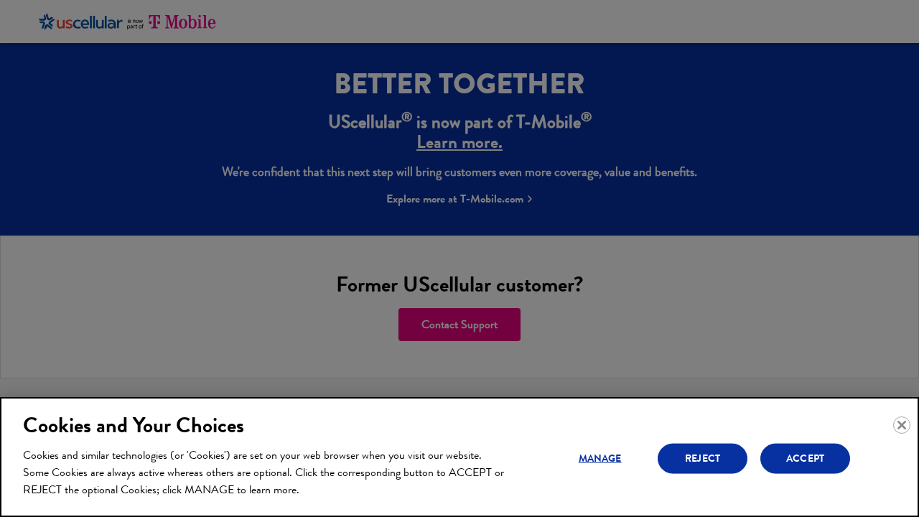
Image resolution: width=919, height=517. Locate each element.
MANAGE (600, 457)
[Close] (901, 425)
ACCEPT (805, 457)
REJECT (702, 457)
